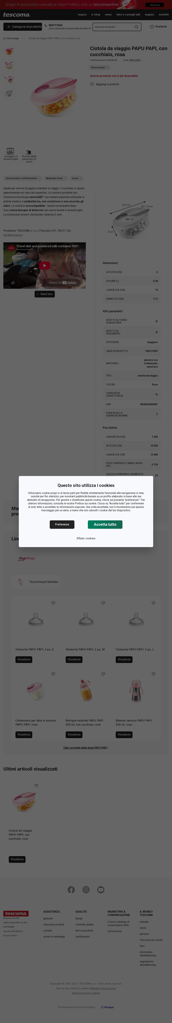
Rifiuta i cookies (86, 538)
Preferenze (62, 524)
